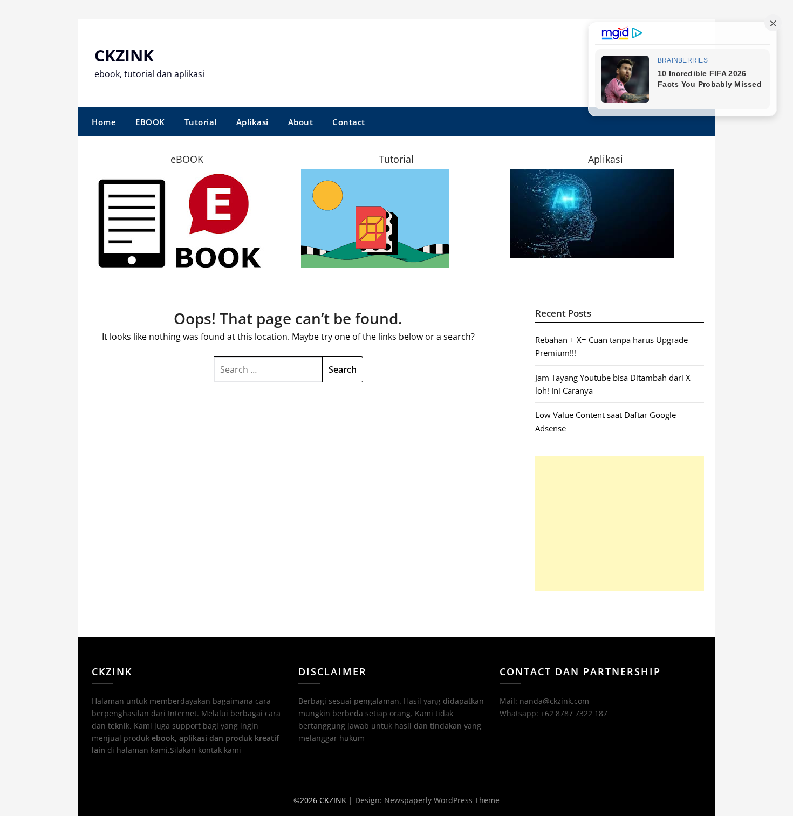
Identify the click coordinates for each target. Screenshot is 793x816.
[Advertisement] (619, 523)
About (300, 121)
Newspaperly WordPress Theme (442, 800)
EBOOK (150, 121)
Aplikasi (252, 121)
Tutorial (200, 121)
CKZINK (124, 55)
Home (104, 121)
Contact (348, 121)
